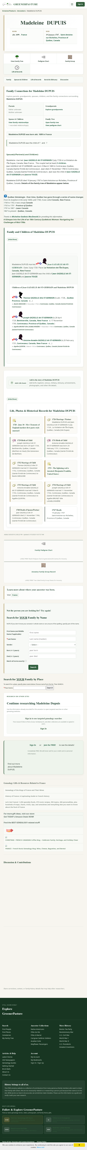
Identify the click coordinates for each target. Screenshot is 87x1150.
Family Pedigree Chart (43, 550)
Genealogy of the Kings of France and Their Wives (24, 790)
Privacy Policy (41, 1142)
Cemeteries (6, 1035)
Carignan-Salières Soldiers (41, 1038)
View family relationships (19, 122)
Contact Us (6, 1075)
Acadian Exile (36, 1041)
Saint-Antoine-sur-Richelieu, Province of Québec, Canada (59, 37)
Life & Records (36, 80)
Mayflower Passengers (39, 1044)
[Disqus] (43, 893)
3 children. (62, 163)
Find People (6, 1029)
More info (40, 1147)
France (24, 35)
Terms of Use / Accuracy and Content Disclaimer (18, 1142)
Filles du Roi (35, 1032)
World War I (63, 1038)
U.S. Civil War (64, 1035)
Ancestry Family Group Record (44, 572)
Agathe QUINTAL (19, 346)
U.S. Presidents (65, 1044)
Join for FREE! (50, 745)
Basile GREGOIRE (20, 304)
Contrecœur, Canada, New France (32, 343)
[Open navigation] (72, 4)
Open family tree (52, 122)
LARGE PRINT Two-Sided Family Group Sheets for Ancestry (43, 580)
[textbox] (29, 688)
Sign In (80, 4)
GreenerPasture (9, 11)
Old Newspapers (8, 1060)
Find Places (6, 1032)
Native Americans (37, 1029)
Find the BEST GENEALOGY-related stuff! (22, 822)
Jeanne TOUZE (31, 174)
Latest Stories (7, 1057)
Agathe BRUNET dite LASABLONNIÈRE (27, 327)
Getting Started (8, 1066)
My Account (35, 1057)
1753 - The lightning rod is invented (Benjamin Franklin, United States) (59, 471)
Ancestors (21, 11)
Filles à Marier (36, 1035)
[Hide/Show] (12, 239)
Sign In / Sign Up (37, 1063)
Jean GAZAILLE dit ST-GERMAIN (38, 160)
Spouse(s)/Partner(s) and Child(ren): (22, 154)
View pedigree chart (53, 125)
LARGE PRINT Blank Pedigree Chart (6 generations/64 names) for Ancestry (43, 559)
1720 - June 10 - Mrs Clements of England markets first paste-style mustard (26, 427)
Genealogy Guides (9, 1063)
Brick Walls (6, 1069)
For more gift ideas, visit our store (19, 813)
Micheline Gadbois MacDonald (25, 216)
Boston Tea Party (65, 1029)
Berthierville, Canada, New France (32, 320)
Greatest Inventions (66, 1047)
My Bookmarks (36, 1060)
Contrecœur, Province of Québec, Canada (35, 323)
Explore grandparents (54, 109)
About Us (5, 1072)
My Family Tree (8, 1038)
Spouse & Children (21, 80)
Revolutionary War (66, 1032)
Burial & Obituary (50, 80)
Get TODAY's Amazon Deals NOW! (19, 817)
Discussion (64, 80)
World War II (64, 1041)
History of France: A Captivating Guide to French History (27, 796)
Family (8, 80)
